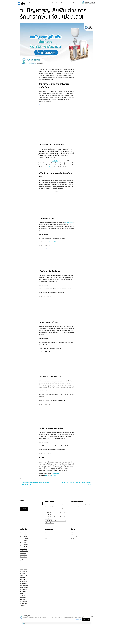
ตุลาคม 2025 (23, 553)
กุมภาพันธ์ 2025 (24, 569)
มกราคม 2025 (23, 571)
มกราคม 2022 (23, 601)
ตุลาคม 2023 (23, 595)
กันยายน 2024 (23, 577)
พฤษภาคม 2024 (24, 585)
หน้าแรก (30, 3)
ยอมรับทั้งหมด (86, 619)
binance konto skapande (77, 504)
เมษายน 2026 (23, 540)
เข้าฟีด (72, 534)
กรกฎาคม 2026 (23, 534)
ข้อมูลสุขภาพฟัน (64, 3)
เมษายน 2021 (23, 605)
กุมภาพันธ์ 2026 (24, 544)
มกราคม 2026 (23, 546)
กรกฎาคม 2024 (24, 581)
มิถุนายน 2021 (23, 603)
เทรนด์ (46, 534)
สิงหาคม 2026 (23, 532)
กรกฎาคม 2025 (23, 559)
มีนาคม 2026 (23, 542)
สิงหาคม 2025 (23, 557)
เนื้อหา (46, 475)
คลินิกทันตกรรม (69, 222)
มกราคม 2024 (23, 589)
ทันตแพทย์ (54, 3)
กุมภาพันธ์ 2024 (24, 587)
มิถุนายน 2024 (23, 583)
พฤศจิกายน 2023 (24, 593)
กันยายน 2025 (23, 555)
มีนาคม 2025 (23, 567)
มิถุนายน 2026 (23, 536)
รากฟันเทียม (55, 161)
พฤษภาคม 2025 (24, 563)
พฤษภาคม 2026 (24, 538)
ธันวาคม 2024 (23, 573)
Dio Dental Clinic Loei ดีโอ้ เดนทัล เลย (52, 242)
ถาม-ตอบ (47, 532)
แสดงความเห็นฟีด (75, 536)
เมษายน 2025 (23, 565)
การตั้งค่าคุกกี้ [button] (78, 619)
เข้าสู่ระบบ (73, 532)
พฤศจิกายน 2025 (24, 551)
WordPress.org (74, 538)
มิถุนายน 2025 (23, 561)
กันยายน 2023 (23, 597)
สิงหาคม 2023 (23, 599)
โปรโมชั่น (46, 3)
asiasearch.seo (55, 473)
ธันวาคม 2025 (23, 549)
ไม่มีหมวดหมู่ (48, 538)
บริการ (37, 3)
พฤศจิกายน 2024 (24, 575)
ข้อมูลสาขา (75, 3)
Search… (22, 500)
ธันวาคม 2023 (23, 591)
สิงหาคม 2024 (23, 579)
